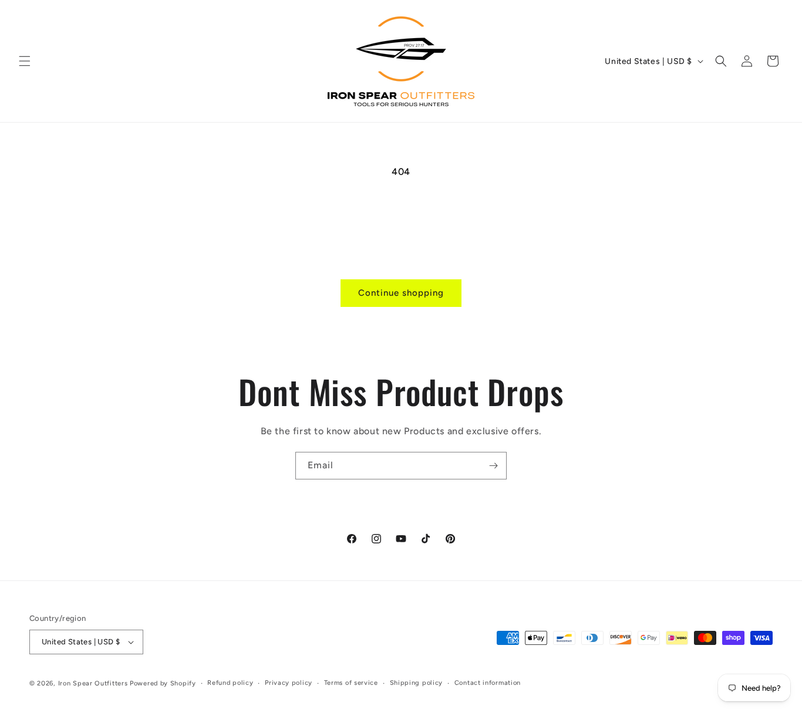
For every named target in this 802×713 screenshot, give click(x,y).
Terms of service (351, 683)
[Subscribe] (493, 465)
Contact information (487, 683)
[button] (25, 61)
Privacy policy (288, 683)
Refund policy (230, 683)
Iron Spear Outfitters (93, 683)
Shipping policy (416, 683)
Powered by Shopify (163, 683)
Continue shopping (401, 293)
